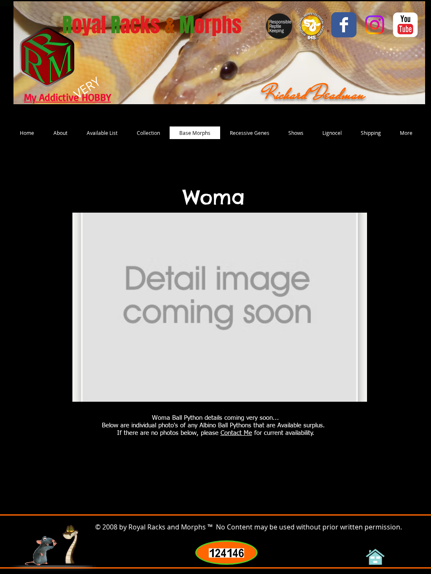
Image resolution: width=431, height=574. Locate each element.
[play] (349, 394)
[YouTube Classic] (405, 24)
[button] (219, 307)
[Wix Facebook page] (344, 24)
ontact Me (238, 433)
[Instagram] (374, 24)
